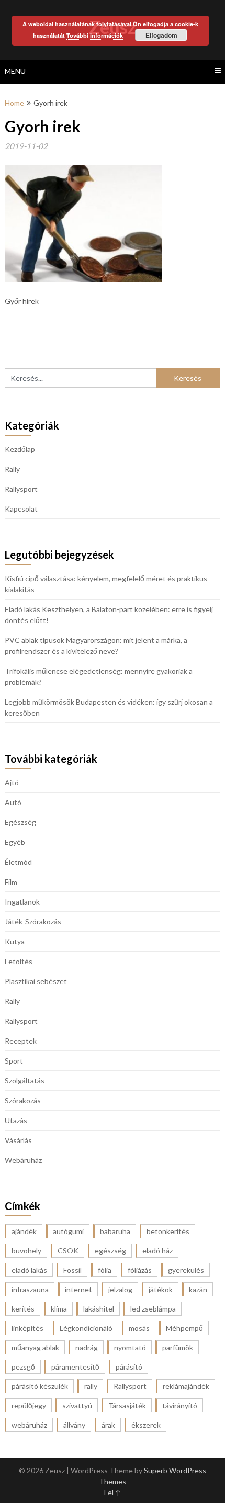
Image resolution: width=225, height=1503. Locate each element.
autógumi (68, 1231)
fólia (104, 1269)
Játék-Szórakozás (33, 921)
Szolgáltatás (24, 1080)
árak (108, 1424)
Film (11, 881)
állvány (74, 1424)
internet (78, 1289)
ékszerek (146, 1424)
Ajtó (12, 782)
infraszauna (30, 1289)
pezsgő (23, 1366)
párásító (129, 1366)
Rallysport (21, 488)
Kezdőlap (20, 449)
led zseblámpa (153, 1308)
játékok (161, 1289)
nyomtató (130, 1347)
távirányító (179, 1405)
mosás (139, 1328)
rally (90, 1386)
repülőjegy (29, 1405)
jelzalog (120, 1289)
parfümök (177, 1347)
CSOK (68, 1250)
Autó (13, 802)
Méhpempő (184, 1328)
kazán (198, 1289)
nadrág (86, 1347)
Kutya (15, 941)
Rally (12, 469)
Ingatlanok (22, 901)
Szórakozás (23, 1100)
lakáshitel (98, 1308)
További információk (94, 35)
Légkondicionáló (86, 1328)
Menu (15, 70)
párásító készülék (40, 1386)
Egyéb (15, 842)
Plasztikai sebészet (36, 981)
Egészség (20, 822)
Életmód (18, 861)
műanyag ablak (35, 1347)
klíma (59, 1308)
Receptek (21, 1040)
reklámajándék (186, 1386)
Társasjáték (127, 1405)
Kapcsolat (21, 508)
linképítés (27, 1328)
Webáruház (23, 1160)
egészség (110, 1250)
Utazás (16, 1120)
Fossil (72, 1269)
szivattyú (77, 1405)
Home (14, 102)
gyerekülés (186, 1269)
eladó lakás (29, 1269)
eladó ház (157, 1250)
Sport (14, 1060)
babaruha (115, 1231)
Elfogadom (161, 35)
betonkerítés (168, 1231)
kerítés (23, 1308)
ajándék (24, 1231)
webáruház (29, 1424)
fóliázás (140, 1269)
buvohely (26, 1250)
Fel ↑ (112, 1492)
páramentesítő (75, 1366)
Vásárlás (18, 1140)
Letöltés (18, 961)
